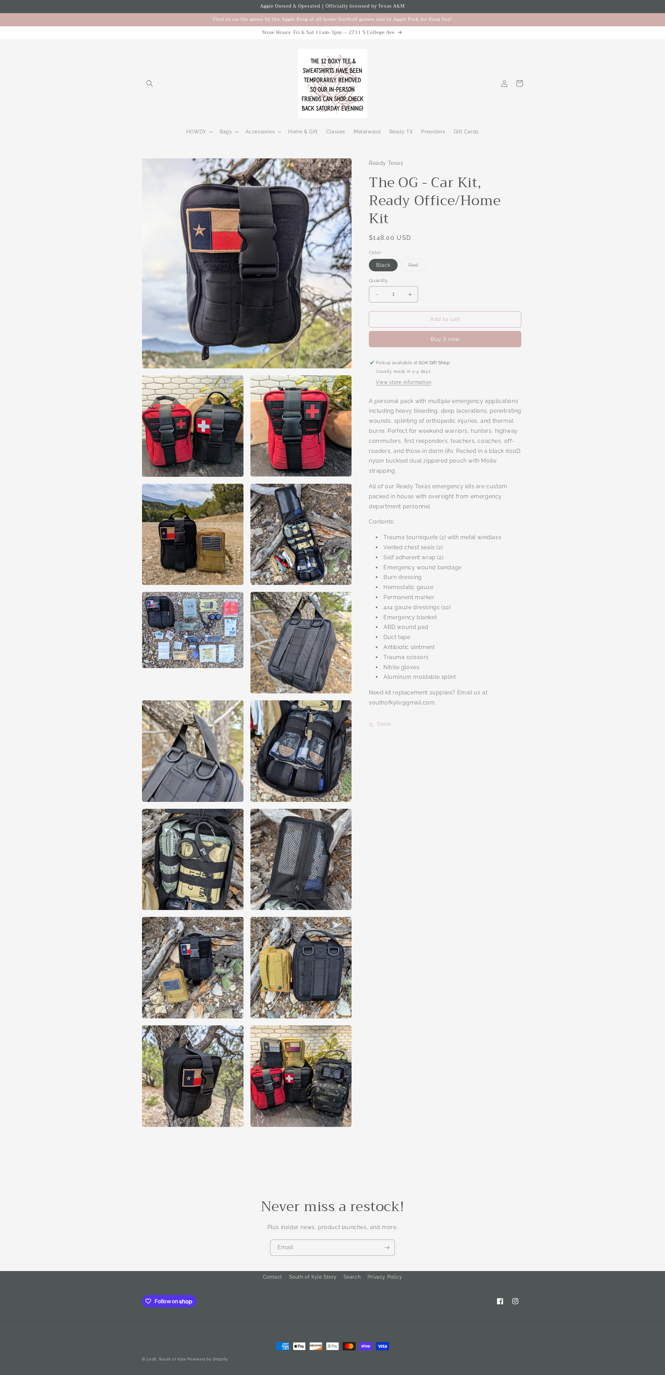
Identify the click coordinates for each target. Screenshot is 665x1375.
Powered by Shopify (207, 1359)
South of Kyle (172, 1359)
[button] (149, 83)
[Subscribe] (386, 1248)
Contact (272, 1277)
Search (352, 1277)
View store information (403, 382)
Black (383, 265)
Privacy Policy (384, 1277)
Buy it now (445, 339)
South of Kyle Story (313, 1277)
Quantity (378, 280)
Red (417, 267)
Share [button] (384, 724)
